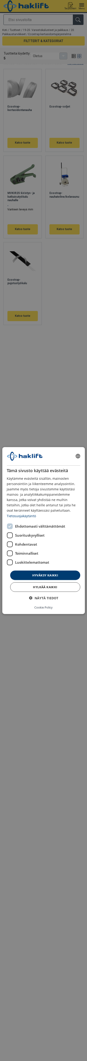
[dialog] (43, 530)
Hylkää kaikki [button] (45, 587)
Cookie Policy (43, 607)
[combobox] (78, 456)
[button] (43, 598)
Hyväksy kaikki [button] (45, 575)
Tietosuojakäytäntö (21, 516)
